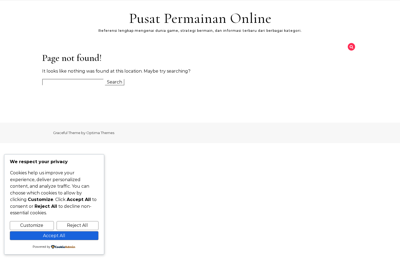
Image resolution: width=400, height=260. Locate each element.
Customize (31, 225)
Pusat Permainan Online (200, 18)
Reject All (77, 225)
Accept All (54, 235)
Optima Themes (100, 133)
